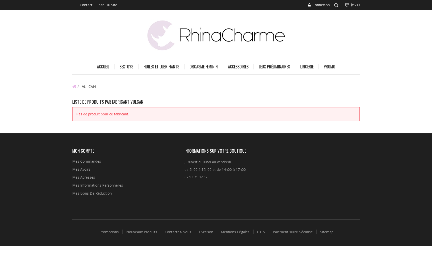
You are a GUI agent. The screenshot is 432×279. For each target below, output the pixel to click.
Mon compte (83, 151)
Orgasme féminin (204, 66)
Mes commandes (86, 161)
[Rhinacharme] (216, 34)
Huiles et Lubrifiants (161, 66)
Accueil (103, 66)
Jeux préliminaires (274, 66)
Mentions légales (235, 232)
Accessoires (238, 66)
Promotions (110, 232)
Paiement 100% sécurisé (293, 232)
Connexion (321, 4)
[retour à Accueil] (74, 86)
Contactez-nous (178, 232)
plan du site (107, 4)
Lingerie (307, 66)
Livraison (206, 232)
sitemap (327, 232)
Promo (329, 66)
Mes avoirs (81, 169)
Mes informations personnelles (97, 185)
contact (86, 4)
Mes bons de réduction (92, 193)
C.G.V (261, 232)
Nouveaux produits (142, 232)
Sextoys (126, 66)
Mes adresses (83, 177)
